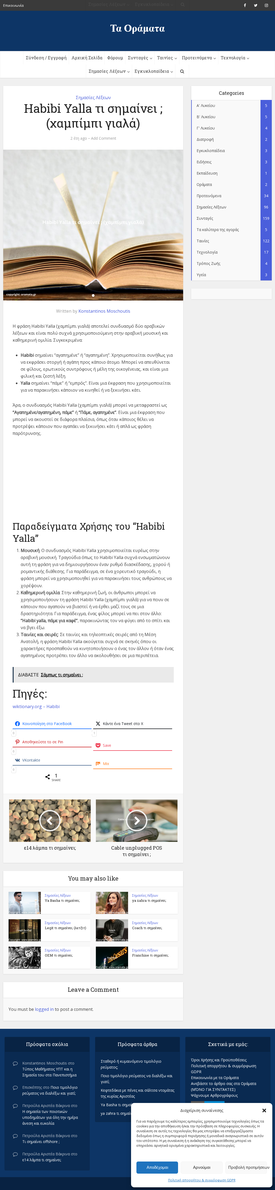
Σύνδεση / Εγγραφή (46, 57)
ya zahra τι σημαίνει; (149, 900)
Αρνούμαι (201, 1167)
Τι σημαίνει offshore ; (41, 1141)
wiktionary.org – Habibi (36, 706)
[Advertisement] (93, 482)
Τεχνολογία (233, 57)
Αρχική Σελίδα (86, 57)
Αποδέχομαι (157, 1167)
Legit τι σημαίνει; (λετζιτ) (65, 927)
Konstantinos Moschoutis (104, 311)
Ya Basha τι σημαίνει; (62, 900)
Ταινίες (165, 57)
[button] (264, 1110)
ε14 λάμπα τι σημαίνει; (41, 1159)
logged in (44, 1009)
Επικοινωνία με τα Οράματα (215, 1077)
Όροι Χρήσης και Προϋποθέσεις (219, 1059)
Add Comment (103, 138)
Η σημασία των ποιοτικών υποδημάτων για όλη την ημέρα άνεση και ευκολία (50, 1117)
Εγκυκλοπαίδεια (152, 71)
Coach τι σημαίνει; (147, 927)
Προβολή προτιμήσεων (247, 1167)
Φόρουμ (115, 57)
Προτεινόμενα (197, 57)
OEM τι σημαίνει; (59, 955)
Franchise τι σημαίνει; (150, 955)
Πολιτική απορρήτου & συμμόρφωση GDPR (202, 1180)
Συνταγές (138, 57)
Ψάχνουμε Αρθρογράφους (214, 1095)
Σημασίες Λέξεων (107, 71)
